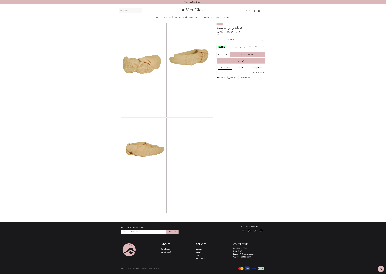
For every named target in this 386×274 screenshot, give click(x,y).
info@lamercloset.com (247, 254)
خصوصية (199, 249)
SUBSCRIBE (172, 232)
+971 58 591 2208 (243, 257)
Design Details (225, 68)
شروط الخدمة (200, 258)
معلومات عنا (165, 249)
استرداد (198, 252)
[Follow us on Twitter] (249, 231)
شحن (197, 255)
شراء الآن (241, 61)
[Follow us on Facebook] (243, 231)
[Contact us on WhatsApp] (261, 231)
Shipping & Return (256, 68)
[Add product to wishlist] (263, 40)
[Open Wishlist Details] (263, 11)
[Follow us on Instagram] (255, 231)
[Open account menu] (255, 11)
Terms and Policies (154, 268)
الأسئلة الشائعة (166, 252)
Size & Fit (241, 68)
